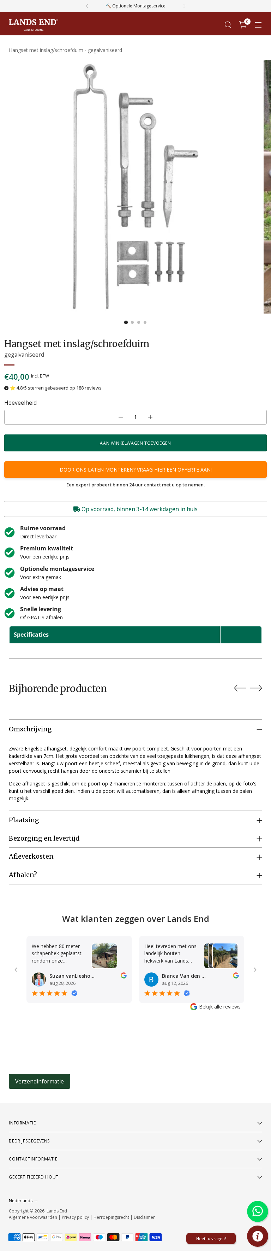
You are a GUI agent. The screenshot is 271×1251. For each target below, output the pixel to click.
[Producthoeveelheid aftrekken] (120, 417)
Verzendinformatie (39, 1081)
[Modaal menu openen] (258, 25)
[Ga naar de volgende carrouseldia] (256, 688)
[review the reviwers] (124, 976)
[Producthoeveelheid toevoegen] (150, 417)
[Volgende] (184, 6)
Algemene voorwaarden (33, 1217)
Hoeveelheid (20, 403)
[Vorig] (87, 6)
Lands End (57, 1211)
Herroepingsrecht (112, 1217)
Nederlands (20, 1201)
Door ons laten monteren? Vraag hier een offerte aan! (136, 469)
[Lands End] (33, 25)
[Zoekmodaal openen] (228, 25)
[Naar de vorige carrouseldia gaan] (240, 688)
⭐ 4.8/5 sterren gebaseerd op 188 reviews (56, 388)
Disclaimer (144, 1217)
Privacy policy (75, 1217)
